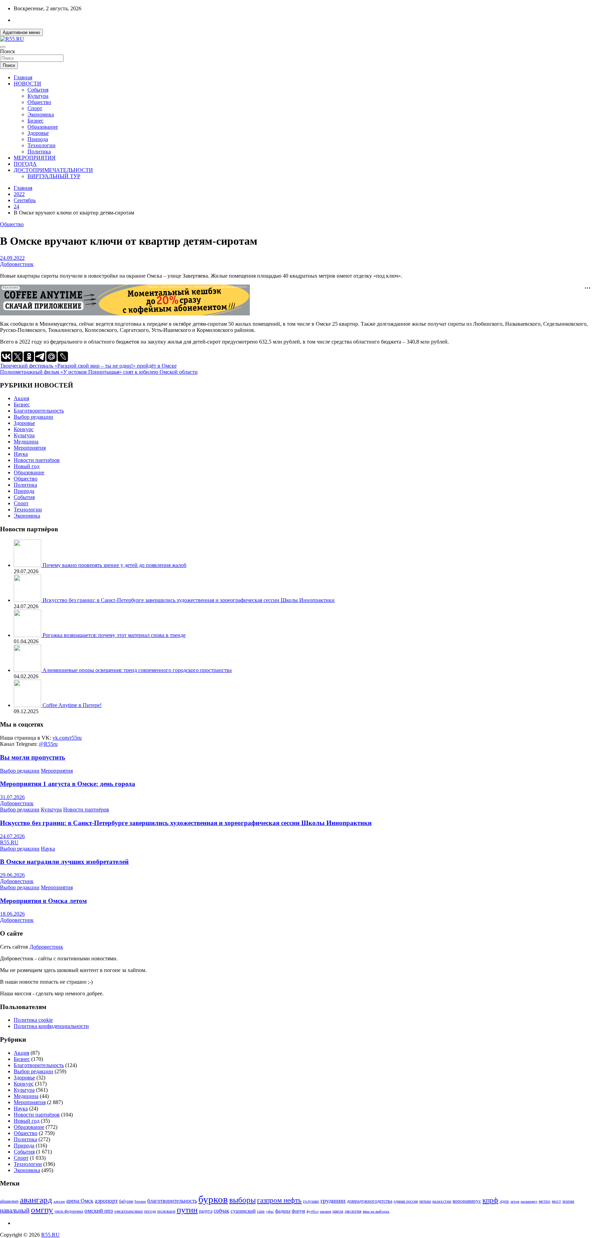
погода (150, 1211)
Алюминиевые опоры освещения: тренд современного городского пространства (137, 670)
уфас (270, 1211)
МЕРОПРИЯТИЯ (35, 158)
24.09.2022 (12, 258)
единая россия (406, 1201)
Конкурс (24, 429)
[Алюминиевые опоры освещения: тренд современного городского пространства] (28, 670)
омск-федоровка (69, 1211)
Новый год (26, 466)
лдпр (504, 1201)
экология (353, 1211)
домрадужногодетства (369, 1201)
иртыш (425, 1201)
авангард (36, 1199)
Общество (39, 102)
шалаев (325, 1211)
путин (187, 1209)
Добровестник (17, 264)
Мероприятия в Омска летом (43, 900)
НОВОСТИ (27, 83)
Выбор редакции (33, 417)
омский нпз (98, 1210)
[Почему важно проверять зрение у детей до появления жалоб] (28, 565)
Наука (21, 454)
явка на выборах (376, 1211)
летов (514, 1201)
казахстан (441, 1201)
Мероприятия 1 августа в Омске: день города (67, 783)
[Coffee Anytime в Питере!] (28, 705)
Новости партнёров (37, 460)
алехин (59, 1201)
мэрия (568, 1201)
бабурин (126, 1201)
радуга (205, 1211)
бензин (140, 1201)
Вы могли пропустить (32, 757)
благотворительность (172, 1201)
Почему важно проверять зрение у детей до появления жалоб (114, 565)
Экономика (40, 114)
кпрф (490, 1200)
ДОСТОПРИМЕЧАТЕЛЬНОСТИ (53, 170)
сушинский (243, 1211)
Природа (37, 139)
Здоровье (38, 133)
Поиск (7, 51)
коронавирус (467, 1201)
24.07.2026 (12, 836)
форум (298, 1211)
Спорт (34, 108)
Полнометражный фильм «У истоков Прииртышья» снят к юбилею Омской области (99, 372)
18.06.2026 (12, 914)
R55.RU (9, 842)
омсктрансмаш (128, 1211)
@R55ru (48, 744)
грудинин (333, 1200)
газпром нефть (279, 1200)
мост (556, 1201)
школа (338, 1211)
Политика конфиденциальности (51, 1026)
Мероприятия (30, 448)
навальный (15, 1210)
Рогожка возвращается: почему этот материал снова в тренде (114, 635)
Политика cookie (33, 1020)
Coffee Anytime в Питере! (72, 705)
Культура (37, 96)
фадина (282, 1211)
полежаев (166, 1211)
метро (544, 1201)
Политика (39, 151)
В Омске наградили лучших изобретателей (64, 861)
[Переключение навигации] (2, 47)
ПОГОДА (25, 164)
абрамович (9, 1201)
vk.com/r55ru (67, 738)
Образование (42, 127)
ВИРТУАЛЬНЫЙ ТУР (53, 176)
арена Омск (79, 1201)
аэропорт (106, 1200)
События (37, 90)
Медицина (26, 441)
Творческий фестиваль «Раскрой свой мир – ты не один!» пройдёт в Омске (88, 366)
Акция (21, 398)
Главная (23, 77)
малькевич (529, 1201)
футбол (312, 1211)
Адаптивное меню (21, 32)
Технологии (41, 145)
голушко (311, 1201)
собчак (221, 1211)
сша (261, 1211)
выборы (242, 1200)
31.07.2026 (12, 797)
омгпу (42, 1209)
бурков (213, 1199)
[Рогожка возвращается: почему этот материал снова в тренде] (28, 635)
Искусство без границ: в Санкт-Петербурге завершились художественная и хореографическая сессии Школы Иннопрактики (189, 600)
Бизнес (35, 121)
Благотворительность (39, 411)
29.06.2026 (12, 875)
